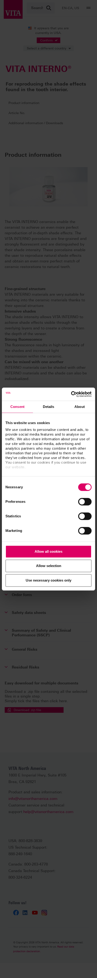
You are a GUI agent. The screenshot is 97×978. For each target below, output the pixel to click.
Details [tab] (48, 407)
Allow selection (48, 566)
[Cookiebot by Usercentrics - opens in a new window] (71, 394)
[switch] (85, 501)
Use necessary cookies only (48, 580)
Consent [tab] (17, 407)
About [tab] (79, 407)
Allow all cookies (48, 551)
